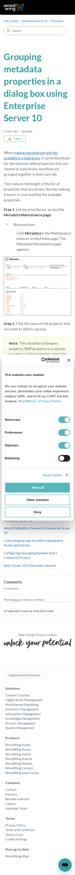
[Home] (14, 7)
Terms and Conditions (20, 830)
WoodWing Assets (18, 749)
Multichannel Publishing (22, 704)
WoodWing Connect (19, 768)
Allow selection (37, 500)
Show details (52, 475)
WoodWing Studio (18, 745)
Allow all (37, 487)
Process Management (20, 723)
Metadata (57, 21)
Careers (10, 804)
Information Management (23, 714)
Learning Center (16, 808)
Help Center (11, 21)
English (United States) (25, 675)
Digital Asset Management (23, 700)
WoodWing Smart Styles (22, 773)
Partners (11, 794)
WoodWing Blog (17, 856)
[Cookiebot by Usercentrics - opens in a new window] (44, 360)
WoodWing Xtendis (18, 763)
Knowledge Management (22, 718)
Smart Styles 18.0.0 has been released (30, 565)
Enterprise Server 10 (34, 21)
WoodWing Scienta (18, 759)
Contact (10, 789)
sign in (16, 599)
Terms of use (14, 834)
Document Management (22, 709)
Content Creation (17, 695)
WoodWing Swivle (18, 754)
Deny (37, 512)
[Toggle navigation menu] (63, 7)
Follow (17, 138)
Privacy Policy (15, 825)
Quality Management (20, 728)
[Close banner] (68, 360)
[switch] (64, 432)
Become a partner (17, 799)
